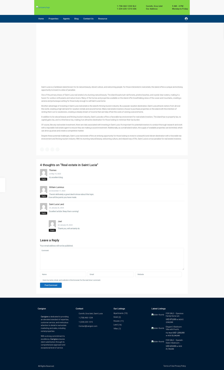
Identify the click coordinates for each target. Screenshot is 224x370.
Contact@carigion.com (88, 326)
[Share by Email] (58, 149)
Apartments (119, 313)
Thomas (52, 170)
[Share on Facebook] (42, 149)
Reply (44, 179)
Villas (116, 329)
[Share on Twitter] (47, 149)
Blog (76, 19)
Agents (66, 19)
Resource (102, 19)
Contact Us (88, 19)
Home (41, 19)
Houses (117, 321)
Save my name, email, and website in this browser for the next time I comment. (72, 280)
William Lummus (56, 187)
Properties (53, 19)
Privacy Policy (180, 366)
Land (116, 325)
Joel (60, 221)
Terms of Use (168, 366)
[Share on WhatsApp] (52, 149)
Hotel (116, 317)
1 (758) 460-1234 (86, 318)
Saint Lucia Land (56, 204)
